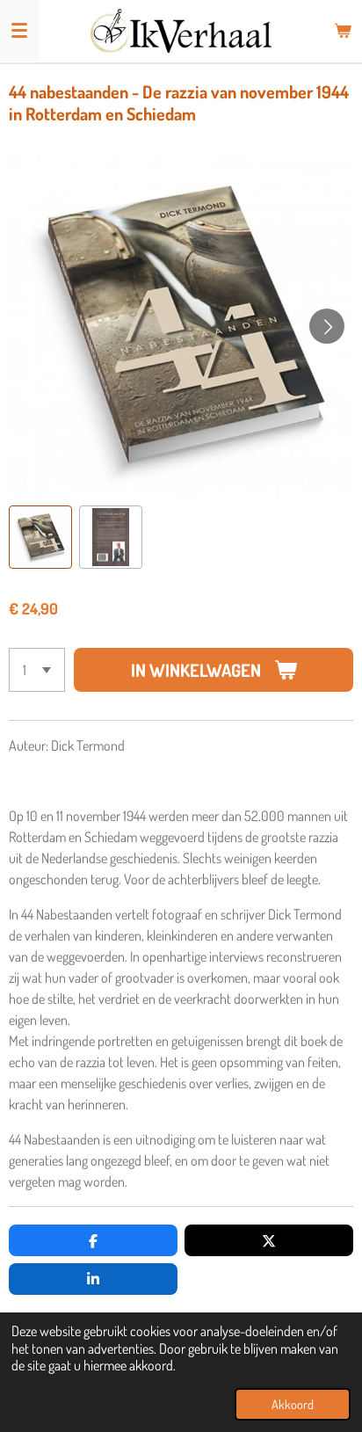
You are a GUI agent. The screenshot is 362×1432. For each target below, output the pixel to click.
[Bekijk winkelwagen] (342, 31)
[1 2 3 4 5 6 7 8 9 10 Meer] (37, 670)
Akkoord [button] (293, 1404)
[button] (40, 537)
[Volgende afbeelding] (326, 326)
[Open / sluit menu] (19, 31)
